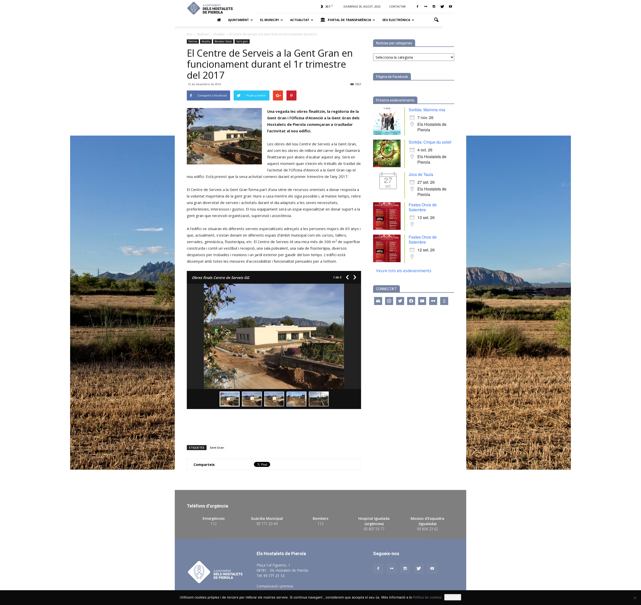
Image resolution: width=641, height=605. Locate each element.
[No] (634, 597)
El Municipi (269, 20)
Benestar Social (223, 41)
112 (214, 523)
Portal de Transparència (349, 20)
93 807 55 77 (374, 529)
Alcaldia (206, 41)
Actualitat (299, 20)
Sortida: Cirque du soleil (430, 142)
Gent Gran (217, 447)
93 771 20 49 (266, 523)
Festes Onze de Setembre (423, 207)
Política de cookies (427, 597)
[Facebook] (417, 7)
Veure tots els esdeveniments (403, 270)
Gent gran (242, 41)
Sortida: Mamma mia (427, 110)
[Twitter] (442, 7)
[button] (436, 20)
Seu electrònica (396, 20)
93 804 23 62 (427, 529)
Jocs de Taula (421, 174)
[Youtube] (450, 7)
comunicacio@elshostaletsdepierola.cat (326, 586)
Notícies (192, 41)
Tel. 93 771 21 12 (270, 575)
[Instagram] (434, 7)
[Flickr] (425, 7)
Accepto (452, 597)
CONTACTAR (397, 6)
